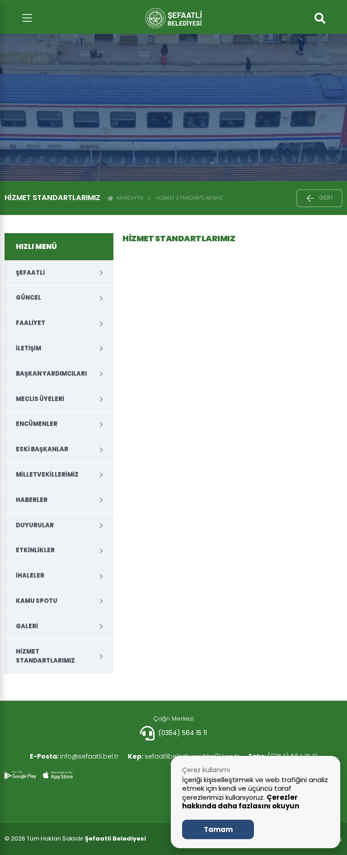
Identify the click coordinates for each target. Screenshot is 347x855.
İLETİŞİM (28, 348)
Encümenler (36, 424)
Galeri (27, 626)
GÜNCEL (28, 297)
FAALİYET (30, 323)
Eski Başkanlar (42, 449)
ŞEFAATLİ (30, 272)
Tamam (218, 829)
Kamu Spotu (36, 601)
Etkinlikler (35, 550)
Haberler (31, 500)
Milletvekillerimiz (47, 474)
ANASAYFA (128, 197)
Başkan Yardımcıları (51, 373)
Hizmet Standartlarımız (189, 197)
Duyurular (35, 525)
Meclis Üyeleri (40, 399)
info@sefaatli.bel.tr (74, 756)
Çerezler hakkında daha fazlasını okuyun (240, 802)
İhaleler (30, 575)
